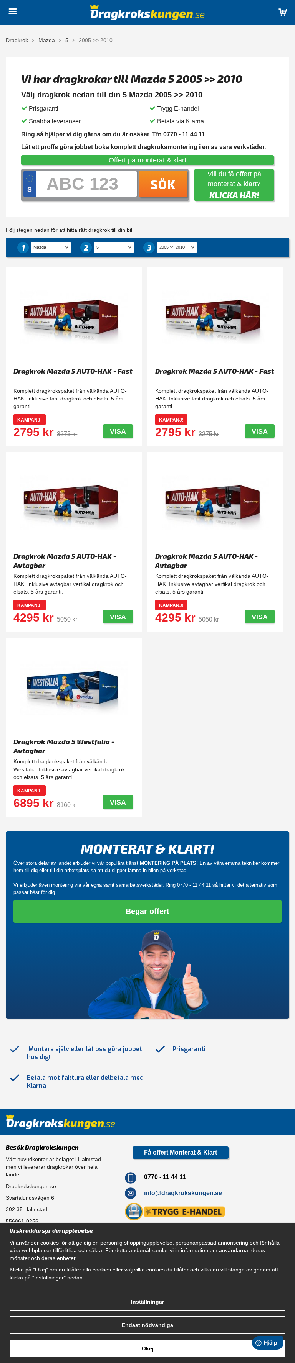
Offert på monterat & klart (147, 160)
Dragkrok (17, 40)
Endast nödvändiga (147, 1325)
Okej (148, 1348)
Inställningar (147, 1302)
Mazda (46, 40)
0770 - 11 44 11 (194, 885)
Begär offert (147, 911)
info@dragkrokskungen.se (183, 1193)
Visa (118, 431)
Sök (163, 184)
